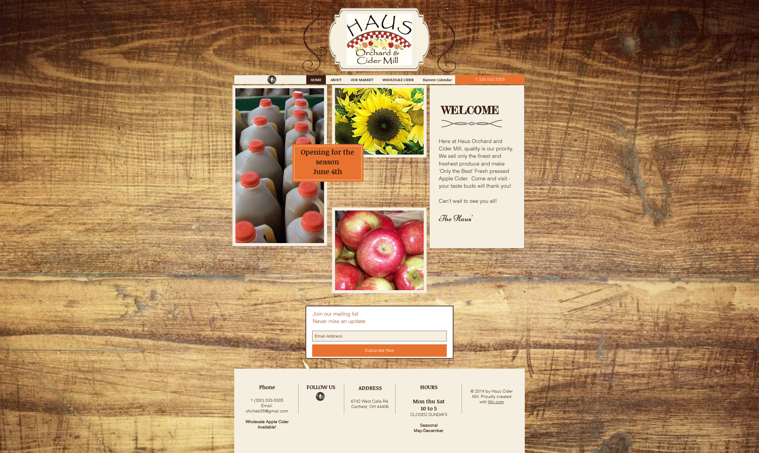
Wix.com (496, 401)
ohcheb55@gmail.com (267, 411)
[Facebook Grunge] (271, 79)
